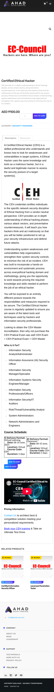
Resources (25, 138)
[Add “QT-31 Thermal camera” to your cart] (12, 567)
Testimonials (13, 655)
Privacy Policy (14, 660)
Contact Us (10, 515)
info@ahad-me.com (16, 618)
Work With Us (13, 658)
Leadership (12, 639)
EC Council (7, 582)
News (8, 637)
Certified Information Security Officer (10, 587)
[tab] (10, 138)
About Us (11, 634)
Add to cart (39, 116)
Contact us (14, 686)
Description (10, 138)
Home (6, 686)
